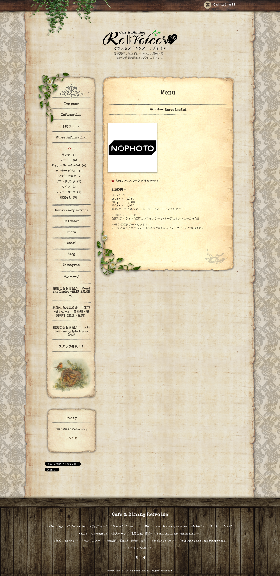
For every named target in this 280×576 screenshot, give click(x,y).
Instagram (71, 265)
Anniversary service (71, 210)
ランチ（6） (69, 155)
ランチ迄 (71, 438)
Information (71, 115)
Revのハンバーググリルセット (137, 181)
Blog (71, 254)
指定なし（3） (69, 197)
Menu (71, 148)
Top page (71, 103)
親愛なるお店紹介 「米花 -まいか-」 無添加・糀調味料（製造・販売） (71, 311)
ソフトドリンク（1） (69, 181)
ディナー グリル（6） (69, 171)
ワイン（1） (69, 187)
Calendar (71, 221)
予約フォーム (71, 126)
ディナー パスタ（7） (69, 176)
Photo (71, 232)
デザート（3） (69, 160)
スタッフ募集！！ (71, 346)
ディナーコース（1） (69, 192)
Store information (71, 137)
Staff (71, 243)
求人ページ (71, 277)
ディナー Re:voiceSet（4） (69, 165)
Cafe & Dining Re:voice (140, 515)
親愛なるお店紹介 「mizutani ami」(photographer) (71, 331)
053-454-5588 (224, 5)
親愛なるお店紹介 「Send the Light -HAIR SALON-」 (71, 292)
